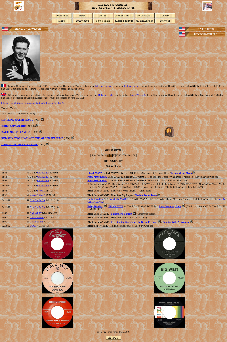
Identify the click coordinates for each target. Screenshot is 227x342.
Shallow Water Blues (17, 119)
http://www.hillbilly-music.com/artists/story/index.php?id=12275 (32, 103)
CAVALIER (43, 172)
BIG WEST (36, 213)
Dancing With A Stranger (19, 144)
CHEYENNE (37, 217)
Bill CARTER (115, 206)
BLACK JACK (37, 194)
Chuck (95, 173)
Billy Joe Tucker (103, 86)
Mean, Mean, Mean (181, 173)
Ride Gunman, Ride (14, 126)
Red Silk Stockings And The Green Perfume (32, 138)
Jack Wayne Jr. (131, 86)
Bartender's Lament (16, 132)
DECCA (34, 225)
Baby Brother (94, 206)
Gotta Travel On (95, 199)
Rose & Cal (119, 199)
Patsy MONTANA (97, 176)
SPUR (40, 190)
